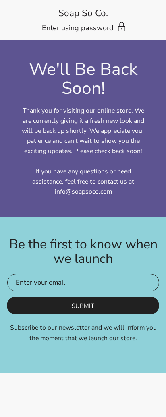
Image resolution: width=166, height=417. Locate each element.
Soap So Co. (83, 13)
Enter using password (79, 28)
